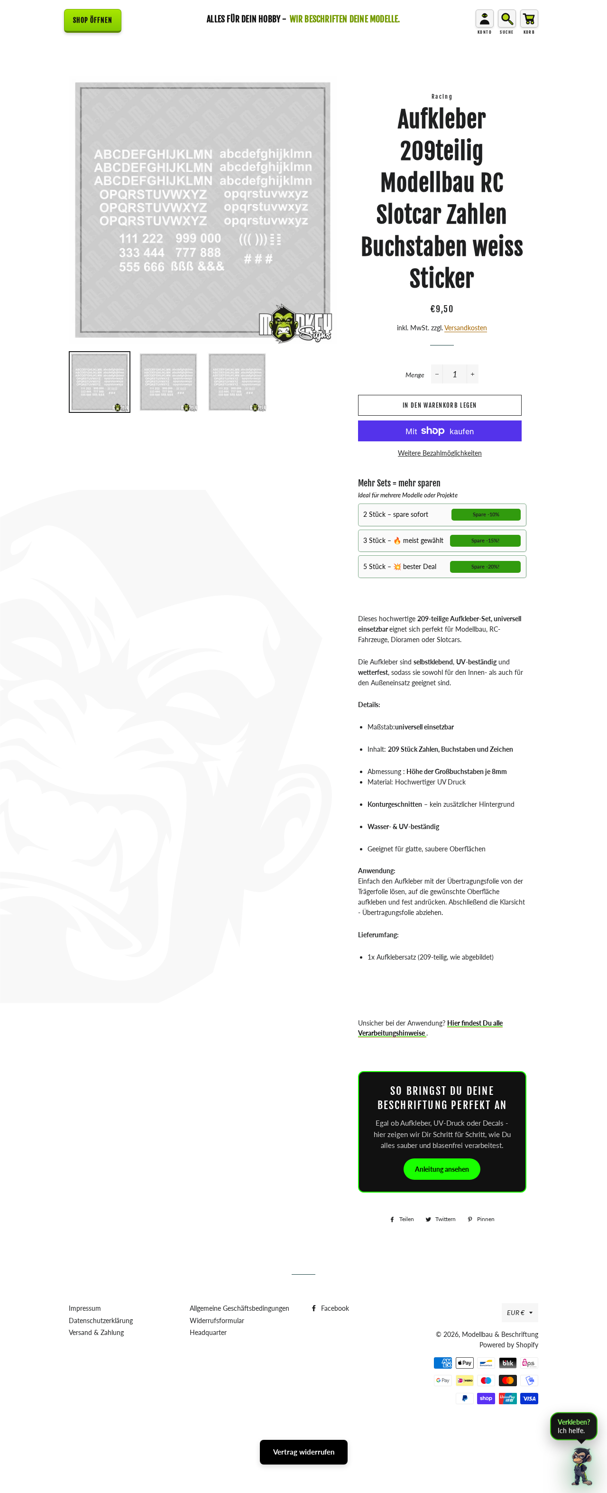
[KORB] (529, 18)
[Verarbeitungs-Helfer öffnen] (581, 1465)
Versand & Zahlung (96, 1332)
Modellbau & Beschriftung (500, 1334)
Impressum (85, 1308)
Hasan (322, 1434)
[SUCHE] (507, 18)
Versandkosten (465, 328)
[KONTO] (485, 18)
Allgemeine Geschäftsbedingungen (239, 1308)
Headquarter (208, 1332)
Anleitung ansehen (442, 1169)
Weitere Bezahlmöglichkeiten (440, 453)
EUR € (515, 1312)
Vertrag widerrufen (303, 1451)
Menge (414, 375)
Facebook (334, 1308)
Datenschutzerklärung (101, 1320)
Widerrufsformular (217, 1320)
